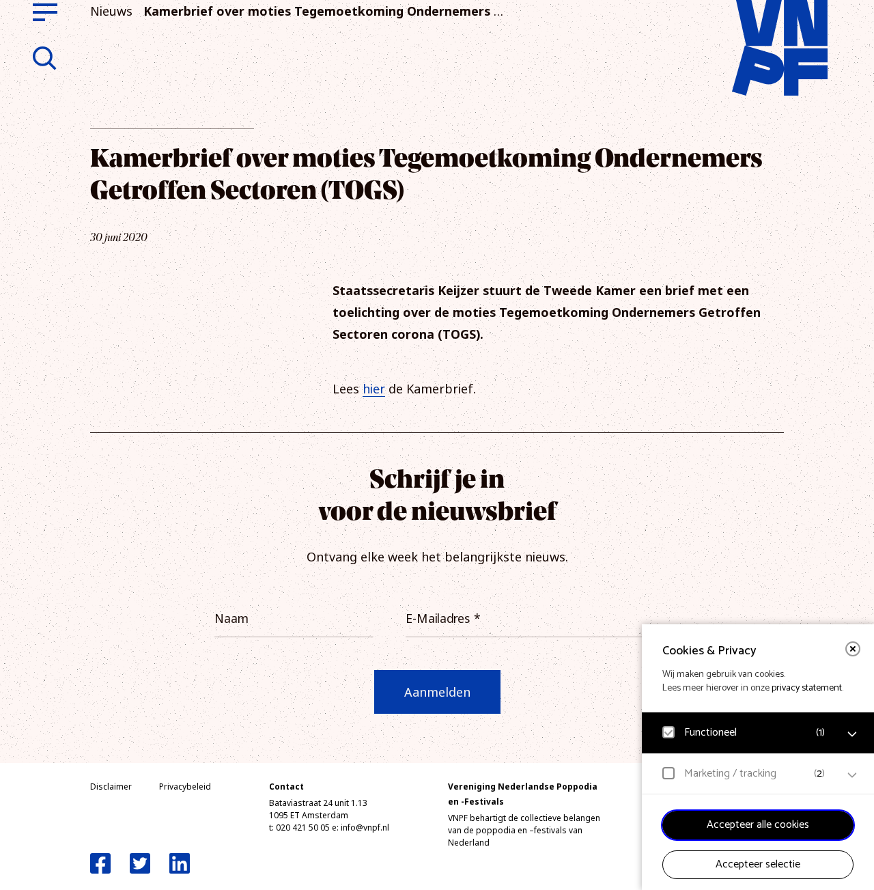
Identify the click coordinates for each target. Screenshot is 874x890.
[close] (852, 648)
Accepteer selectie (758, 864)
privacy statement (807, 688)
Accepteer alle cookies (758, 825)
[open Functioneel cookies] (852, 734)
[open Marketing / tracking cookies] (852, 775)
